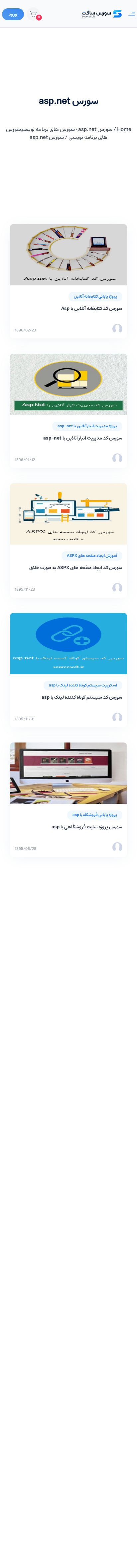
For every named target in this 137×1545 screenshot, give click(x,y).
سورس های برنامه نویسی (48, 129)
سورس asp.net (95, 129)
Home (124, 129)
